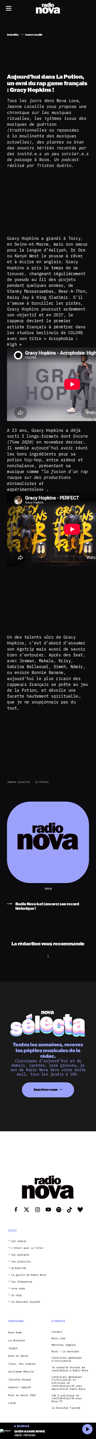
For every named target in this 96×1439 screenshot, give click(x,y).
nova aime (18, 1288)
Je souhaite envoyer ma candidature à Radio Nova (69, 1369)
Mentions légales (63, 1345)
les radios (18, 1241)
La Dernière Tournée (65, 1407)
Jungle (12, 1348)
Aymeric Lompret (19, 1387)
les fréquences (21, 1281)
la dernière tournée (25, 1301)
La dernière (16, 1340)
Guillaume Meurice (21, 1371)
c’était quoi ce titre (27, 1248)
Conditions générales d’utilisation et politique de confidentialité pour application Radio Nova (68, 1383)
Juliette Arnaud (19, 1379)
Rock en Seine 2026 (21, 1395)
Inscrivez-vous (46, 1089)
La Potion (42, 782)
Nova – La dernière (65, 1351)
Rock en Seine (18, 1356)
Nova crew (58, 1338)
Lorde (12, 1403)
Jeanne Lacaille (18, 782)
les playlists (21, 1261)
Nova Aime (15, 1332)
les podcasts (20, 1254)
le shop (16, 1295)
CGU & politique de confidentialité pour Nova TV (66, 1398)
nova (48, 889)
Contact (56, 1331)
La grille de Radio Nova (28, 1274)
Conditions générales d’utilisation (66, 1359)
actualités (18, 1268)
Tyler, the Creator (21, 1363)
